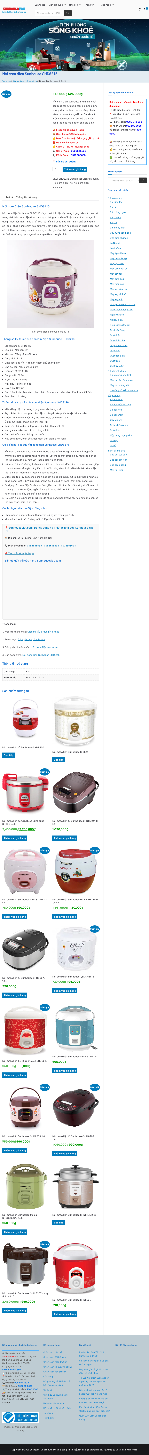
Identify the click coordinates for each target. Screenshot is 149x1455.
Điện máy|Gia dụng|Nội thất (43, 631)
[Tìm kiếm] (68, 13)
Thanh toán (48, 1418)
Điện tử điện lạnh (117, 371)
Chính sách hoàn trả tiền (55, 1362)
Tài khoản (48, 1413)
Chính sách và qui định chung (57, 1367)
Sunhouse (40, 5)
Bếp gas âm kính (118, 459)
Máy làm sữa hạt (118, 258)
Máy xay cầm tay (118, 289)
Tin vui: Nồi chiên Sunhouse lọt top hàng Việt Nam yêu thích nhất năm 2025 (94, 1381)
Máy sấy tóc (116, 273)
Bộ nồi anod (116, 399)
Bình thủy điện (117, 227)
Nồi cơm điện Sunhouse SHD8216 (41, 654)
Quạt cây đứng (117, 330)
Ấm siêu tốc (116, 202)
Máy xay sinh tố (118, 294)
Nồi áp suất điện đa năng (123, 304)
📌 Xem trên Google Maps (19, 553)
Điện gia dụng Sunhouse (31, 639)
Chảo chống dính (119, 425)
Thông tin (89, 5)
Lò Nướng (115, 243)
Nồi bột (114, 440)
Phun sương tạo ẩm (120, 325)
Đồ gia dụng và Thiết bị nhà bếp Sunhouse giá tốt (56, 1383)
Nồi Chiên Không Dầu (121, 309)
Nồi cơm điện (31, 81)
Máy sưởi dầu (117, 278)
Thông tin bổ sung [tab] (26, 197)
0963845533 (78, 150)
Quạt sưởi (115, 350)
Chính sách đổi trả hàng (54, 1357)
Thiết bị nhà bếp (116, 450)
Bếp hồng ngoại (118, 212)
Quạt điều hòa (117, 340)
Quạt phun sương (119, 345)
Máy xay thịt (116, 299)
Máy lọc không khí (119, 385)
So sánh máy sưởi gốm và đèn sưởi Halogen (94, 1362)
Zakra (119, 1449)
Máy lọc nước (117, 263)
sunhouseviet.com (11, 1369)
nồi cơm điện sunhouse (45, 647)
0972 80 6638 (134, 125)
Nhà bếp (73, 5)
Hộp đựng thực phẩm (121, 435)
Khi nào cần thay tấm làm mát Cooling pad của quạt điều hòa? (94, 1409)
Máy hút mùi (116, 470)
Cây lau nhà (116, 420)
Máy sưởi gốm (117, 284)
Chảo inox (115, 430)
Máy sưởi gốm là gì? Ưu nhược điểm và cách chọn (94, 1371)
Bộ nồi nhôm (116, 414)
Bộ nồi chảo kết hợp (120, 404)
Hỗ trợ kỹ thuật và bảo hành (57, 1408)
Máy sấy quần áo (118, 268)
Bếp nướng (115, 217)
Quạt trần (115, 360)
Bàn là (113, 207)
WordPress (131, 1449)
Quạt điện (115, 335)
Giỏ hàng (47, 1390)
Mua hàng (106, 5)
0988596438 (51, 545)
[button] (64, 5)
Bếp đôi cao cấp (118, 454)
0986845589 (34, 545)
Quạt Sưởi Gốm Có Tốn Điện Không (92, 1417)
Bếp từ (113, 222)
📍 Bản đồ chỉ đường (64, 161)
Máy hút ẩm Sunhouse (121, 380)
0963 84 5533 (134, 121)
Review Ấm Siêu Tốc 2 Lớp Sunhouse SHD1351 (92, 1354)
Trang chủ (6, 81)
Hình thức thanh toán (53, 1403)
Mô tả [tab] (9, 197)
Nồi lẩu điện (116, 319)
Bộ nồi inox (116, 409)
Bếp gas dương (118, 464)
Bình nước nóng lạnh (121, 375)
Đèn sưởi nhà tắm (119, 237)
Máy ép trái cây (118, 253)
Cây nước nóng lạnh (120, 232)
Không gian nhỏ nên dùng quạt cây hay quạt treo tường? (94, 1400)
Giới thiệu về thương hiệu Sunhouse (55, 1397)
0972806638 (78, 155)
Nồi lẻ (113, 445)
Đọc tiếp (8, 755)
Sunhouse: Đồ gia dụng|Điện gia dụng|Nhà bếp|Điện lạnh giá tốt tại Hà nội (66, 1449)
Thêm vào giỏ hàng (75, 169)
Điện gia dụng (56, 5)
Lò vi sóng (115, 248)
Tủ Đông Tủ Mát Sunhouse (124, 390)
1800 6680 (32, 1389)
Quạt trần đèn (117, 366)
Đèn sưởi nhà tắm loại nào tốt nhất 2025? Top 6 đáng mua (93, 1392)
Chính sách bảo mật (53, 1352)
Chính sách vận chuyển (54, 1371)
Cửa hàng (48, 1376)
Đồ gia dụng (114, 395)
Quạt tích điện (117, 355)
